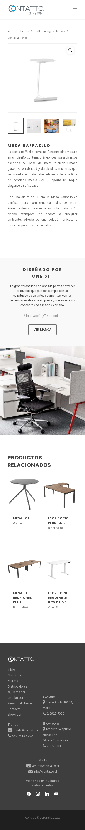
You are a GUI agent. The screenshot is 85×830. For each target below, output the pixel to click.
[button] (70, 50)
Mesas (60, 31)
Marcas (13, 681)
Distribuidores (17, 686)
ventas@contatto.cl (45, 766)
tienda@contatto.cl (26, 730)
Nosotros (14, 675)
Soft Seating (43, 31)
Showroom (15, 714)
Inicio (11, 31)
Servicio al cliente (20, 703)
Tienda (24, 31)
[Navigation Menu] (75, 10)
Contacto (14, 709)
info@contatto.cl (45, 771)
